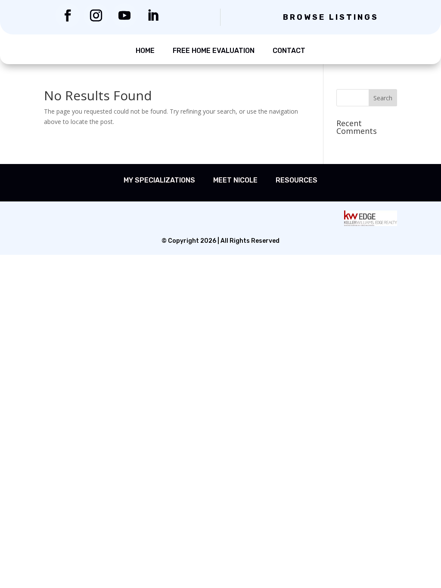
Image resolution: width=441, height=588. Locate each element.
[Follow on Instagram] (96, 15)
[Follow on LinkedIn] (152, 15)
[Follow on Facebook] (67, 15)
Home (145, 50)
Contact (289, 50)
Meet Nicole (235, 180)
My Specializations (159, 180)
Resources (296, 180)
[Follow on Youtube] (124, 15)
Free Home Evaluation (214, 50)
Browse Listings (331, 17)
